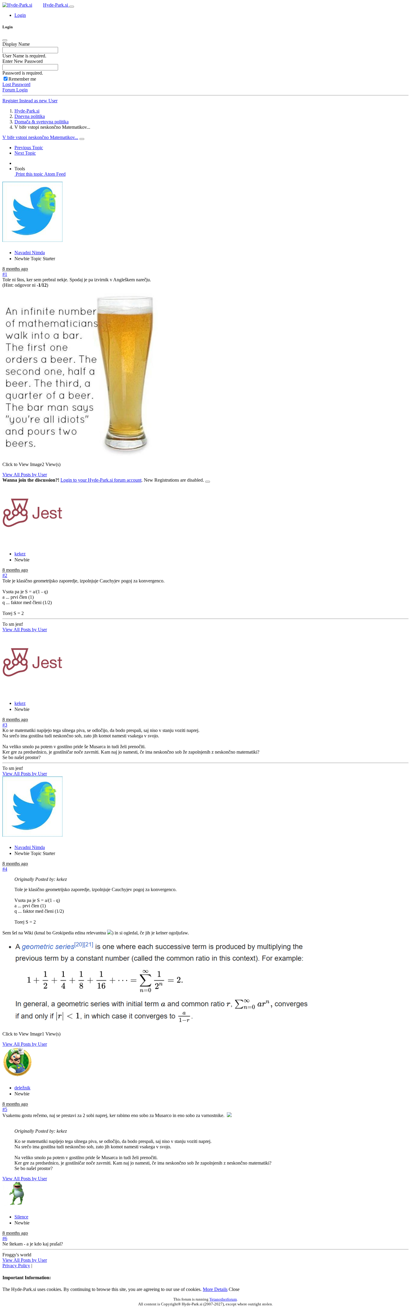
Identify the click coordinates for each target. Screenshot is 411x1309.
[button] (20, 15)
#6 (4, 1238)
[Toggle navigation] (71, 7)
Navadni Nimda (29, 252)
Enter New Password (22, 61)
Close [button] (234, 1289)
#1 (4, 274)
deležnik (22, 1087)
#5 (4, 1109)
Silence (21, 1216)
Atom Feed (54, 174)
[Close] (4, 40)
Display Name (16, 44)
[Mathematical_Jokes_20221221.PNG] (156, 1023)
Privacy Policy (16, 1265)
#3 (4, 724)
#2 (4, 575)
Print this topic (28, 174)
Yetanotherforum (223, 1299)
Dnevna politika (29, 116)
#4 (4, 869)
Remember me (22, 79)
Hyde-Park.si (56, 5)
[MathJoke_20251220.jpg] (80, 454)
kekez (20, 553)
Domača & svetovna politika (41, 121)
